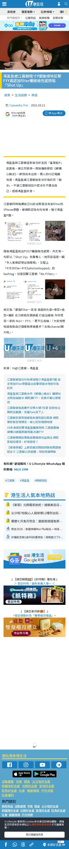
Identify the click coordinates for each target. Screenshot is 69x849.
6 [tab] (44, 21)
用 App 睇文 (55, 113)
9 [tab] (33, 26)
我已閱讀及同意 (34, 834)
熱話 (34, 95)
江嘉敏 (11, 480)
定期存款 (58, 18)
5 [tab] (40, 21)
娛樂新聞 (44, 18)
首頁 (7, 95)
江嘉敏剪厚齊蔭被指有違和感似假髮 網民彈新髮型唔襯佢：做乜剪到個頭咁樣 (33, 419)
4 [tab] (37, 21)
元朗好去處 (29, 786)
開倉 (27, 781)
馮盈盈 (25, 480)
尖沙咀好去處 (41, 781)
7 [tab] (26, 26)
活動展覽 (8, 781)
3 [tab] (33, 21)
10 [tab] (37, 26)
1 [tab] (26, 21)
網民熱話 (7, 806)
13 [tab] (30, 30)
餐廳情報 (33, 790)
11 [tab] (40, 26)
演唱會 (11, 12)
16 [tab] (40, 30)
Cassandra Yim (19, 105)
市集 (19, 781)
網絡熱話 (41, 480)
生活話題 (21, 95)
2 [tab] (30, 21)
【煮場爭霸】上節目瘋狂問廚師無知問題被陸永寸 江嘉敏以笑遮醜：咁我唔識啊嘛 (34, 449)
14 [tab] (33, 30)
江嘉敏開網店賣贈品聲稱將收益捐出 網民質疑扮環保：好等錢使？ (33, 439)
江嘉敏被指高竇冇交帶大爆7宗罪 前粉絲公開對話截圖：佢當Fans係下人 (33, 410)
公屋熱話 (30, 18)
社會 (22, 790)
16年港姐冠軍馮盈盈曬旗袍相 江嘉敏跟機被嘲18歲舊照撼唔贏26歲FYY (33, 429)
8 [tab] (30, 26)
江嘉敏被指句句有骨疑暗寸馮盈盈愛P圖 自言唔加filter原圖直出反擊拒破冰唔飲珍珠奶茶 (34, 383)
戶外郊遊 (47, 790)
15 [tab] (37, 30)
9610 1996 (21, 469)
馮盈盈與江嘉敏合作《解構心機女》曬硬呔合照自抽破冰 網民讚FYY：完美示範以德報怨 (34, 397)
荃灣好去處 (46, 786)
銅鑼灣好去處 (11, 786)
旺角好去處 (9, 790)
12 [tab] (44, 26)
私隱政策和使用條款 (40, 824)
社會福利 (8, 795)
